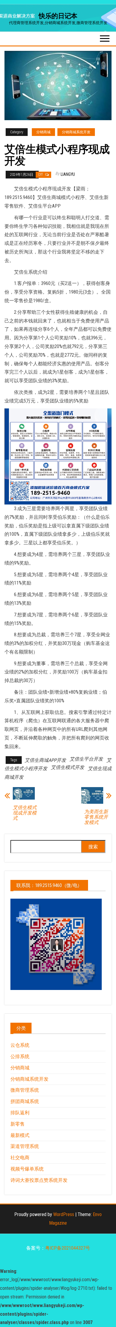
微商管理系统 (24, 1090)
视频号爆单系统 (27, 1169)
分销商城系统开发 (76, 132)
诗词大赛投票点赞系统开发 (39, 1180)
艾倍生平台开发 (86, 759)
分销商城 (43, 132)
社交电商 (19, 1157)
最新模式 (19, 1135)
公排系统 (19, 1056)
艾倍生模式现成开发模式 (25, 813)
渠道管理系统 (24, 1146)
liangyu (68, 174)
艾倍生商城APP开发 (45, 760)
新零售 (17, 1124)
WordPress (63, 1214)
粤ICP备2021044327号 (67, 1248)
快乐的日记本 (58, 16)
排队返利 (19, 1113)
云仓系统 (19, 1045)
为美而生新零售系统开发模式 (96, 817)
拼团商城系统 (24, 1101)
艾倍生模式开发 (67, 767)
